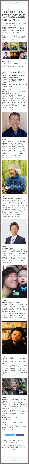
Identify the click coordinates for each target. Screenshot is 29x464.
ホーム (14, 458)
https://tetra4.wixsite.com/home (9, 375)
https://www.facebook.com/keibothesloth (12, 157)
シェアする (20, 435)
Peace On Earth (14, 3)
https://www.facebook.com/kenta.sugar (11, 262)
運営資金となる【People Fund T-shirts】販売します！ (14, 441)
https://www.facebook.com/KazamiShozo (12, 214)
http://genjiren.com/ (6, 419)
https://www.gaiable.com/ (18, 216)
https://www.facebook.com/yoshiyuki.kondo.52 (13, 318)
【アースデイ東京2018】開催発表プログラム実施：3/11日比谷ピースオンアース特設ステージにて (14, 447)
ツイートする (10, 435)
